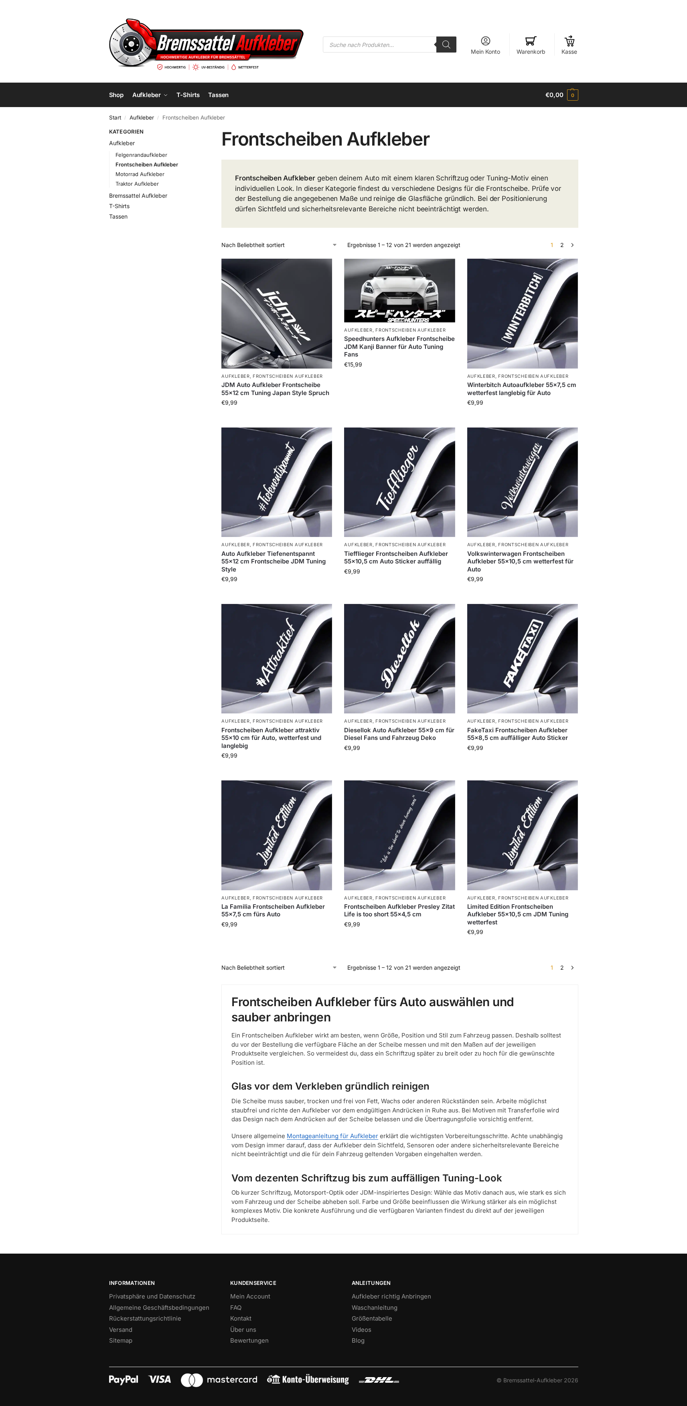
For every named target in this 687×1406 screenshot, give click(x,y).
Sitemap (120, 1340)
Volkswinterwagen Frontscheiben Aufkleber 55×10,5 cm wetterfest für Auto (520, 561)
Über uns (243, 1329)
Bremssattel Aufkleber (138, 195)
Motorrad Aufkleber (140, 174)
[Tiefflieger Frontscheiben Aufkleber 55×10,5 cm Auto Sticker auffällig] (399, 482)
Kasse (569, 51)
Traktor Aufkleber (137, 183)
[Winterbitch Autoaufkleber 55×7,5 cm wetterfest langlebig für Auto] (522, 313)
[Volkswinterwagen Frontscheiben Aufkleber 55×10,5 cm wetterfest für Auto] (522, 482)
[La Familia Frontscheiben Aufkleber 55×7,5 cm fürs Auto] (276, 835)
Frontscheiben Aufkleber (288, 376)
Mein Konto (485, 51)
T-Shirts (119, 206)
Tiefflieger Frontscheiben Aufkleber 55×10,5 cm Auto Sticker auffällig (396, 557)
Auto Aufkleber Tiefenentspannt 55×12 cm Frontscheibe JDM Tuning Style (273, 561)
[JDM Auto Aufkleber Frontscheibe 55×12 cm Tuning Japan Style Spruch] (276, 313)
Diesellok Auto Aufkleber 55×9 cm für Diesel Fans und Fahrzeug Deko (399, 734)
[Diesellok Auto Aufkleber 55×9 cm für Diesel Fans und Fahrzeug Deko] (399, 658)
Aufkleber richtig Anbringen (391, 1296)
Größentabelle (372, 1318)
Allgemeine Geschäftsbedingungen (159, 1307)
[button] (561, 95)
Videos (361, 1329)
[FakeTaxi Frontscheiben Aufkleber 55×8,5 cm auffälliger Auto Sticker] (522, 658)
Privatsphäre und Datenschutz (152, 1296)
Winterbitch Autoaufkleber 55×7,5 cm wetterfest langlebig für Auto (521, 389)
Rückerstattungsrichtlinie (145, 1318)
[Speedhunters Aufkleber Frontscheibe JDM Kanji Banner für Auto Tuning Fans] (399, 290)
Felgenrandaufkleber (141, 155)
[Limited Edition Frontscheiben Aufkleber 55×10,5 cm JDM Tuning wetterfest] (522, 835)
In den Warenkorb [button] (399, 381)
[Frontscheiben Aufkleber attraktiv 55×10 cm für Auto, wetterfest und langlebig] (276, 658)
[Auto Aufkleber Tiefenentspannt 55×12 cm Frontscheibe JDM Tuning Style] (276, 482)
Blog (358, 1340)
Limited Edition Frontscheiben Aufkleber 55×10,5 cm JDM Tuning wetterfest (517, 914)
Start (115, 117)
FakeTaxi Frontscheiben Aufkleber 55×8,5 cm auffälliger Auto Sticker (517, 734)
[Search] (446, 44)
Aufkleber (142, 117)
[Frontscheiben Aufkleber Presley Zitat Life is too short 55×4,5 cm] (399, 835)
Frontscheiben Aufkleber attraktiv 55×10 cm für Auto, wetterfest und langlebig (271, 738)
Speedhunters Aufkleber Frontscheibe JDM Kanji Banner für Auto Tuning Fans (399, 346)
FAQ (235, 1307)
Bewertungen (249, 1340)
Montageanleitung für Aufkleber (332, 1136)
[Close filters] (190, 132)
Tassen (118, 216)
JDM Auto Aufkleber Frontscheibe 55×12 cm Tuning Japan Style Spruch (275, 389)
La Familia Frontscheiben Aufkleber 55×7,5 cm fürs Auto (273, 910)
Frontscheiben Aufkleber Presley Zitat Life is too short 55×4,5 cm (399, 910)
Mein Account (250, 1296)
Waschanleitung (374, 1307)
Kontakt (240, 1318)
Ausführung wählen (276, 419)
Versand (120, 1329)
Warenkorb (531, 51)
